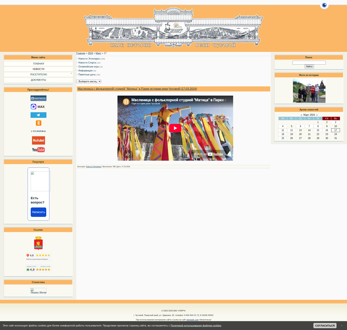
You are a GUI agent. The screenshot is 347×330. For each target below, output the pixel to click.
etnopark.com (193, 320)
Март (98, 53)
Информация (85, 70)
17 (335, 130)
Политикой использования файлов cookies (196, 325)
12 (291, 130)
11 (283, 130)
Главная (80, 53)
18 (283, 134)
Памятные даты (87, 74)
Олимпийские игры (88, 66)
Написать (38, 212)
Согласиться (325, 325)
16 (326, 130)
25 (283, 138)
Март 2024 (309, 114)
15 (318, 130)
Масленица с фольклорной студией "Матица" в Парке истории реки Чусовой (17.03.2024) (137, 88)
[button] (324, 7)
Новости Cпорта (87, 62)
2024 (90, 53)
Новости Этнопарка (89, 58)
